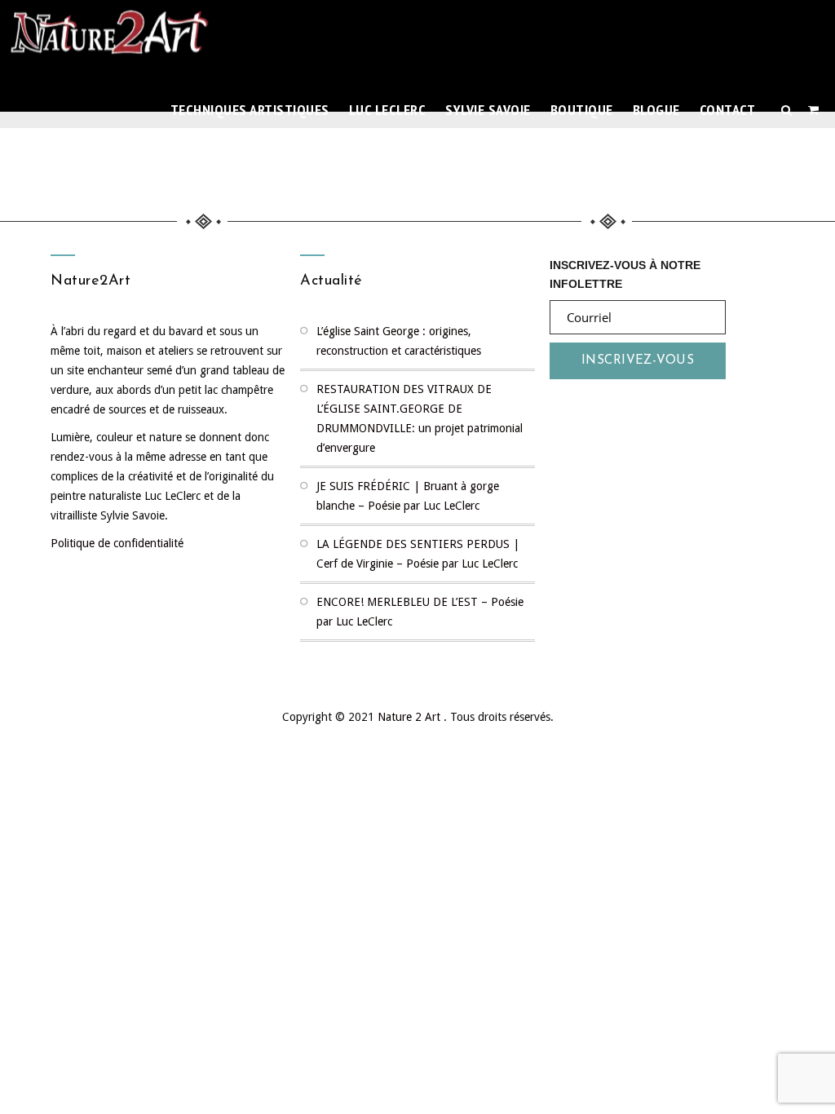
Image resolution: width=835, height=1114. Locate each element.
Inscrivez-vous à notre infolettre (625, 272)
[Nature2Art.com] (110, 36)
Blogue (656, 109)
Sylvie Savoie (488, 109)
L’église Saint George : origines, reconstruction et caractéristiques (398, 341)
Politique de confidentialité (117, 543)
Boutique (581, 109)
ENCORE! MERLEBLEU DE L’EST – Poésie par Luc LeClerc (420, 611)
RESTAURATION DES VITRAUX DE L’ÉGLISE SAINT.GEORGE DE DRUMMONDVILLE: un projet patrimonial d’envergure (419, 418)
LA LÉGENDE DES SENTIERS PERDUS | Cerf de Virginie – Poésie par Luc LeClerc (417, 553)
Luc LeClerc (387, 109)
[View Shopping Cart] (813, 110)
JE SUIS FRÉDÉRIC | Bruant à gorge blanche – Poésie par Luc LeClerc (407, 496)
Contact (728, 109)
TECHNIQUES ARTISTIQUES (249, 109)
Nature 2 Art (411, 716)
